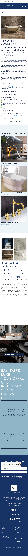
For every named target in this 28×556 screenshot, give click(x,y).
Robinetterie (17, 524)
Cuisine (16, 528)
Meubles (17, 533)
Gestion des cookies (5, 537)
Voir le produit (5, 165)
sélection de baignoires (13, 115)
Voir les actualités (14, 334)
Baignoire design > (4, 12)
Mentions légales (4, 536)
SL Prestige (3, 524)
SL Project (3, 527)
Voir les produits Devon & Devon (14, 304)
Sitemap (3, 540)
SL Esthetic (3, 526)
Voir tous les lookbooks (14, 355)
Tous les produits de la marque (12, 121)
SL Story (3, 528)
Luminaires (17, 534)
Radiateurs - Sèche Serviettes (19, 531)
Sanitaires (17, 526)
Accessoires (17, 527)
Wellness (17, 529)
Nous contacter (4, 535)
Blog (2, 538)
